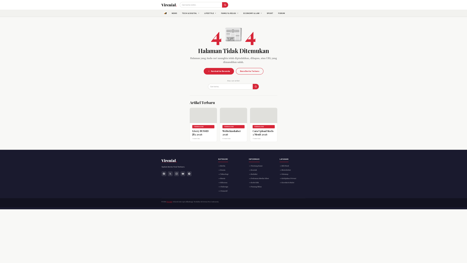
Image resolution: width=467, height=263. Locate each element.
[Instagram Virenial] (176, 173)
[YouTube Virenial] (182, 173)
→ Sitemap (284, 174)
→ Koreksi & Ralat (287, 182)
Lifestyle (209, 13)
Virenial (169, 202)
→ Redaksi (253, 174)
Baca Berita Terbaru (249, 71)
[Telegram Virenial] (189, 173)
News (174, 13)
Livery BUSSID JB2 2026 (200, 132)
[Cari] (225, 5)
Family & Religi (228, 13)
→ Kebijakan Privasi (288, 178)
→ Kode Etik (254, 182)
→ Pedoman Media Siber (259, 178)
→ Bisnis (221, 178)
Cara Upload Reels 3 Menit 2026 (263, 132)
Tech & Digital (189, 13)
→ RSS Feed (284, 165)
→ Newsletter (285, 170)
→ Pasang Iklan (255, 186)
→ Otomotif (222, 191)
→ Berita (221, 165)
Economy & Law (251, 13)
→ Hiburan (222, 182)
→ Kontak (253, 170)
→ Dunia (221, 170)
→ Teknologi (223, 174)
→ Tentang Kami (255, 165)
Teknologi (199, 127)
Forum (281, 13)
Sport (270, 13)
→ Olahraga (223, 186)
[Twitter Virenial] (170, 173)
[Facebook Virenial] (164, 173)
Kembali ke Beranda (220, 71)
